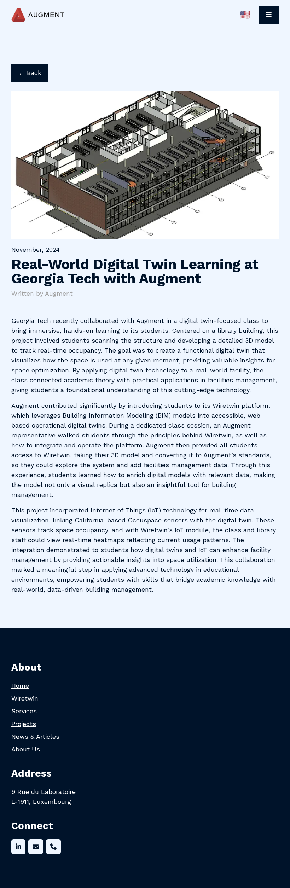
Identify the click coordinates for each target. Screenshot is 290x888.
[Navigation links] (269, 15)
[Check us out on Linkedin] (18, 846)
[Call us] (53, 846)
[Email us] (35, 846)
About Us (25, 749)
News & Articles (35, 736)
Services (24, 711)
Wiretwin (24, 698)
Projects (23, 723)
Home (20, 685)
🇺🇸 (245, 15)
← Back (29, 72)
